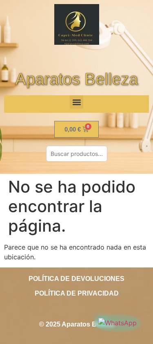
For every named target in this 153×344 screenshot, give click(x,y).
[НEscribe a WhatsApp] (117, 323)
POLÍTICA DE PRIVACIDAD (77, 293)
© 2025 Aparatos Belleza (76, 324)
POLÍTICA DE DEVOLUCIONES (76, 278)
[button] (76, 102)
